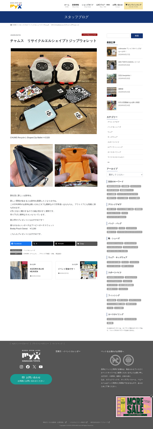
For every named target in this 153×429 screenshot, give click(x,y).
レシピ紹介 (119, 308)
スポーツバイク (113, 142)
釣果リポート (131, 304)
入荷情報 (125, 186)
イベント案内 (134, 198)
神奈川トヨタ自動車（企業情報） (54, 422)
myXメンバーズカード (20, 344)
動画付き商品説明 (113, 186)
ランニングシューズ (130, 247)
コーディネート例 (113, 262)
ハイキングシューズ (114, 247)
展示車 (110, 323)
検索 (137, 36)
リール (110, 308)
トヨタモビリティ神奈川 (77, 422)
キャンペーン (135, 186)
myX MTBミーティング (115, 277)
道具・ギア (111, 209)
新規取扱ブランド (126, 190)
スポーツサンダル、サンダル (117, 251)
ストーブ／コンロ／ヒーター (127, 194)
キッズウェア (113, 137)
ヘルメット (127, 281)
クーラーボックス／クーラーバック (129, 232)
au (108, 162)
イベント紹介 (122, 198)
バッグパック (131, 228)
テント (125, 213)
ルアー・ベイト (135, 300)
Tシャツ (125, 262)
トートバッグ (112, 228)
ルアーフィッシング (115, 147)
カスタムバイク (131, 277)
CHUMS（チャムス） (31, 254)
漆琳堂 (120, 89)
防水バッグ (111, 232)
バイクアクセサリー (114, 281)
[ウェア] (18, 270)
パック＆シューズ (89, 35)
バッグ (122, 228)
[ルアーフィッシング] (88, 270)
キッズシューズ (130, 243)
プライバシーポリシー (40, 344)
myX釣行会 (111, 300)
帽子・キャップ (128, 266)
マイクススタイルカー (116, 157)
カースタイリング (114, 152)
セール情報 (111, 194)
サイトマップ (57, 344)
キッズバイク (112, 285)
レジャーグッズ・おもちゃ (116, 217)
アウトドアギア (113, 122)
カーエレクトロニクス (115, 319)
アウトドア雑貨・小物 (46, 254)
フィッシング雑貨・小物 (116, 304)
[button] (31, 379)
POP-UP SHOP (113, 190)
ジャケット (134, 262)
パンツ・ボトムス (113, 266)
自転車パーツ (112, 289)
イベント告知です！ (66, 269)
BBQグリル (111, 198)
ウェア (110, 132)
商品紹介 (58, 254)
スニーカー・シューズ (115, 243)
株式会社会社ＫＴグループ (99, 422)
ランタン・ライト (113, 213)
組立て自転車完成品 (126, 285)
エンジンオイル (130, 319)
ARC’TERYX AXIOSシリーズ (129, 62)
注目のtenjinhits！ (125, 75)
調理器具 (138, 209)
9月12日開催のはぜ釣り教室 (129, 102)
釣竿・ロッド (122, 300)
